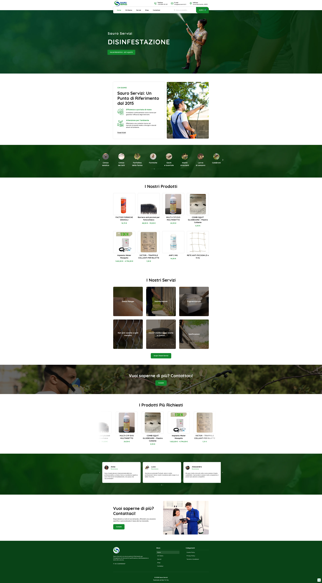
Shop (147, 10)
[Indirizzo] (191, 3)
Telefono (160, 2)
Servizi (138, 10)
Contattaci (156, 10)
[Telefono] (155, 3)
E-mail (176, 2)
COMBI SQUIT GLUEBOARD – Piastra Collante (198, 220)
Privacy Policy (191, 556)
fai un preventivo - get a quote (121, 52)
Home (119, 10)
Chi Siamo (128, 10)
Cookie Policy (191, 552)
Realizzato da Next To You (161, 580)
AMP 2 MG (173, 255)
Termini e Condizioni (193, 559)
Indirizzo (195, 2)
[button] (99, 160)
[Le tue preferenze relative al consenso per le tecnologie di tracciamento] (319, 580)
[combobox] (184, 10)
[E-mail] (172, 3)
